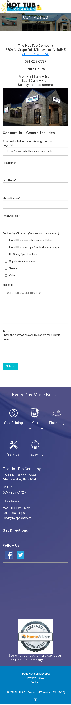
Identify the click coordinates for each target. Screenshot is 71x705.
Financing (57, 423)
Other (12, 275)
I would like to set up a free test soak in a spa (34, 247)
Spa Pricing (13, 423)
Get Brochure (35, 425)
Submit (10, 366)
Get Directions (15, 530)
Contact (35, 682)
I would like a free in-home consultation (30, 240)
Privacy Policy (35, 678)
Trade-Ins (35, 454)
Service (13, 268)
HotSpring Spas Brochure (23, 254)
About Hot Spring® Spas (35, 673)
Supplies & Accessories (22, 261)
